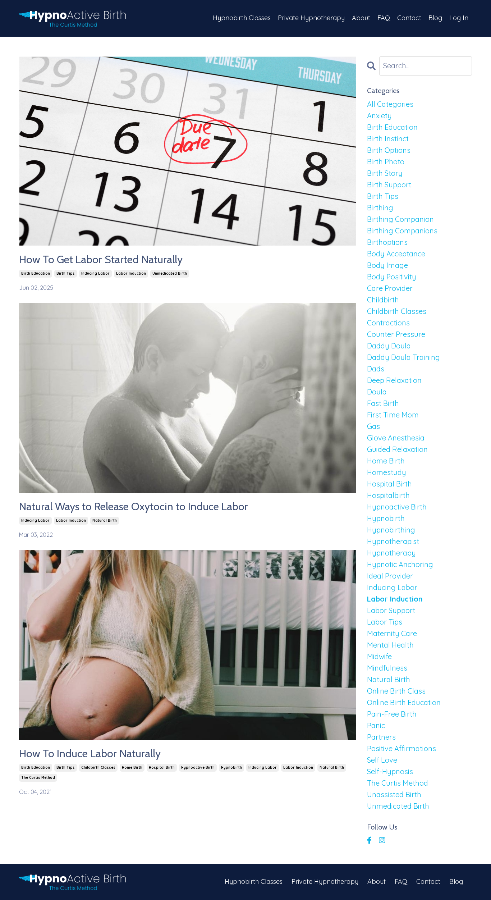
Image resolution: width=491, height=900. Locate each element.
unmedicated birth (169, 273)
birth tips (65, 273)
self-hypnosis (390, 771)
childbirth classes (98, 767)
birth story (385, 173)
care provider (390, 288)
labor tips (384, 621)
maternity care (392, 633)
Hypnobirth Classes (242, 18)
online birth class (396, 690)
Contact (409, 18)
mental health (390, 644)
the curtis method (38, 777)
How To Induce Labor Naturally (90, 753)
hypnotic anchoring (400, 564)
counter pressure (396, 334)
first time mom (393, 414)
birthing (380, 207)
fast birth (383, 403)
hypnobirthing (391, 529)
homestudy (386, 472)
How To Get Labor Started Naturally (101, 259)
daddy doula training (403, 357)
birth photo (385, 161)
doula (377, 391)
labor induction (131, 273)
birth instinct (388, 138)
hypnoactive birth (198, 767)
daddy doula (389, 345)
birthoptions (387, 242)
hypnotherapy (391, 552)
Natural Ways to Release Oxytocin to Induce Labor (133, 506)
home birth (132, 767)
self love (382, 759)
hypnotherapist (393, 541)
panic (376, 725)
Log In (458, 18)
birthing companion (400, 219)
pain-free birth (392, 713)
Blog (435, 18)
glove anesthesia (396, 437)
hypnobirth (231, 767)
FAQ (383, 18)
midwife (379, 656)
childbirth (383, 299)
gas (373, 426)
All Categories (390, 104)
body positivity (391, 276)
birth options (388, 150)
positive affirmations (401, 748)
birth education (35, 273)
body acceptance (396, 253)
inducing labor (95, 273)
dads (375, 368)
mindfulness (387, 667)
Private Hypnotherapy (311, 18)
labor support (391, 610)
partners (381, 736)
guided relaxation (397, 449)
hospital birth (162, 767)
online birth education (404, 702)
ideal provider (390, 575)
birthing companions (402, 230)
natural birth (104, 520)
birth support (389, 184)
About (361, 18)
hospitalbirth (388, 495)
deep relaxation (394, 380)
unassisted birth (394, 794)
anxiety (379, 115)
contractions (388, 322)
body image (387, 265)
